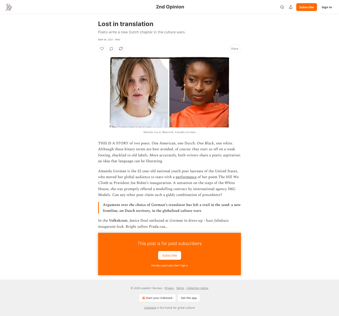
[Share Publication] (291, 7)
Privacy (169, 288)
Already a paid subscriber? (169, 265)
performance (186, 177)
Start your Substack (159, 298)
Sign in (327, 7)
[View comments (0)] (111, 49)
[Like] (102, 49)
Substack (150, 308)
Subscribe (306, 7)
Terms (180, 288)
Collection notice (197, 288)
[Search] (282, 7)
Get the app (189, 298)
